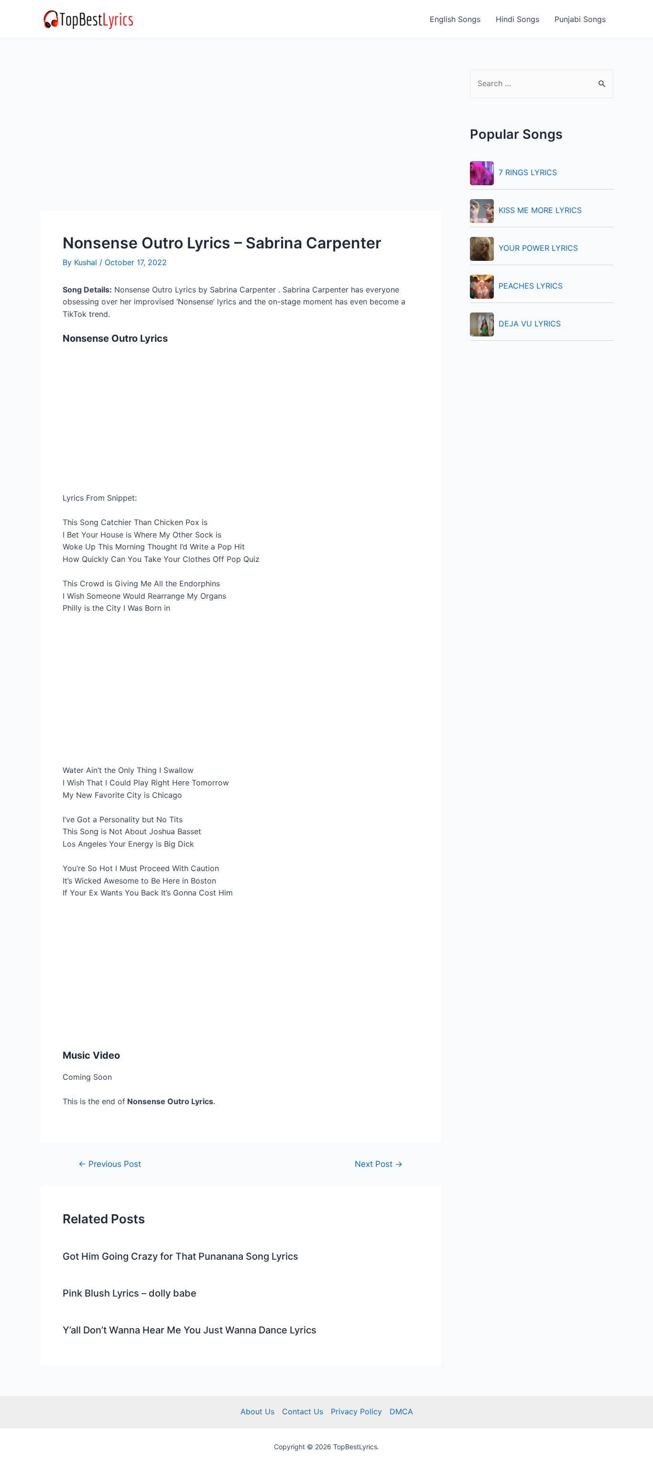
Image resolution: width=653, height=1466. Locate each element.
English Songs (455, 19)
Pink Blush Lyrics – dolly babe (129, 1293)
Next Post (379, 1164)
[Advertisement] (240, 140)
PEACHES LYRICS (531, 286)
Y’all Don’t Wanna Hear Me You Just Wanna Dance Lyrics (189, 1330)
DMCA (401, 1411)
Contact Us (302, 1411)
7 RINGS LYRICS (528, 172)
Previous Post (109, 1164)
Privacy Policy (356, 1411)
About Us (257, 1411)
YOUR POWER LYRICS (538, 248)
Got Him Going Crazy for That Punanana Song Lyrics (180, 1256)
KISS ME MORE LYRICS (540, 210)
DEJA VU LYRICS (530, 323)
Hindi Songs (517, 19)
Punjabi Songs (580, 19)
